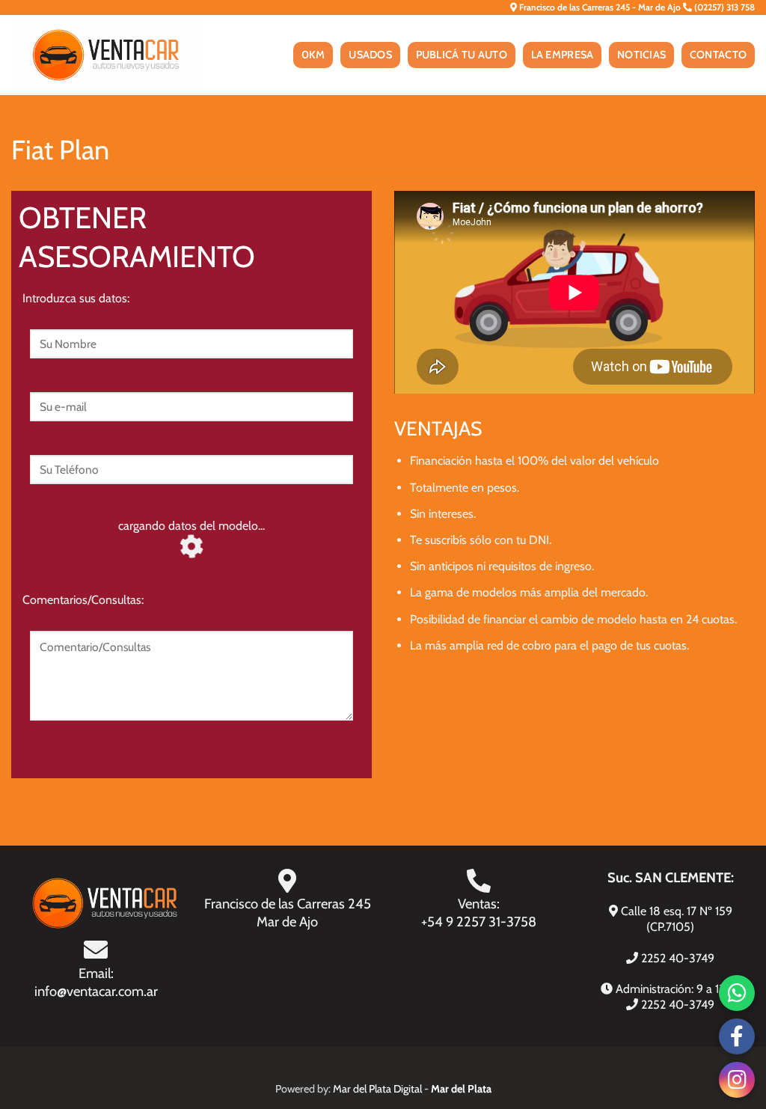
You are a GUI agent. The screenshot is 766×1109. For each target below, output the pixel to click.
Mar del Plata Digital (377, 1089)
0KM (313, 54)
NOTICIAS (641, 54)
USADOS (370, 54)
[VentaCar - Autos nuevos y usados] (105, 55)
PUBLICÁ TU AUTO (461, 54)
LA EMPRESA (562, 54)
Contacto (718, 54)
